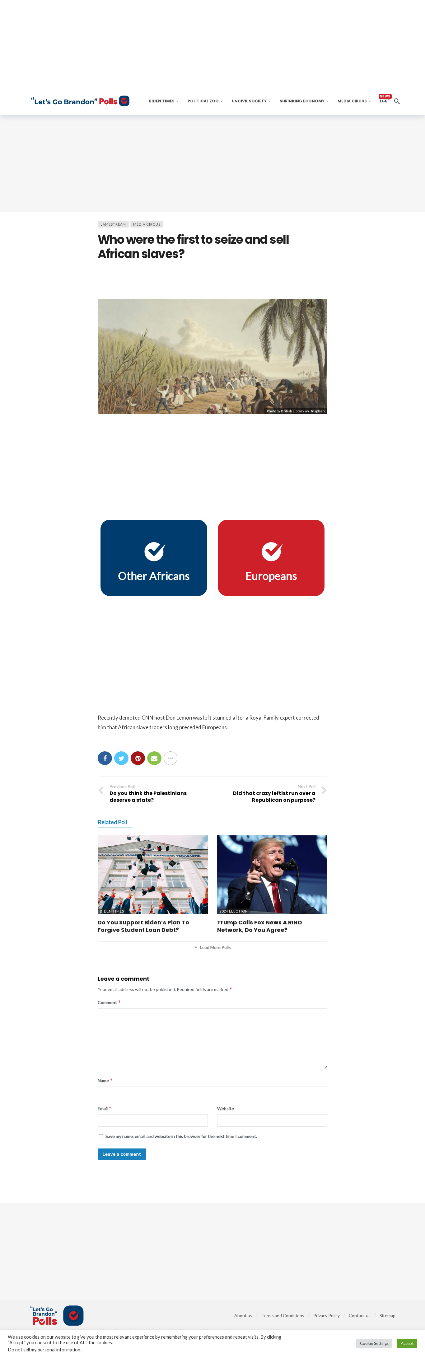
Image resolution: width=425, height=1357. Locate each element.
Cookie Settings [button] (374, 1343)
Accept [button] (407, 1343)
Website (225, 1108)
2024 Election (233, 911)
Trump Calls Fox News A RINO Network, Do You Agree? (259, 926)
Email (105, 1108)
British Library (292, 411)
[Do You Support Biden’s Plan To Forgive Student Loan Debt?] (153, 874)
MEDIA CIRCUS (147, 224)
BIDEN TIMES (112, 911)
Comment (109, 1002)
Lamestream (113, 224)
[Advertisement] (212, 163)
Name (105, 1080)
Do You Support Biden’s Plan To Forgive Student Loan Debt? (143, 926)
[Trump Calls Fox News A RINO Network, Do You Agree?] (272, 874)
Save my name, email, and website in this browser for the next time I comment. (181, 1136)
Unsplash (317, 411)
